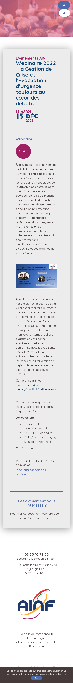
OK (36, 677)
